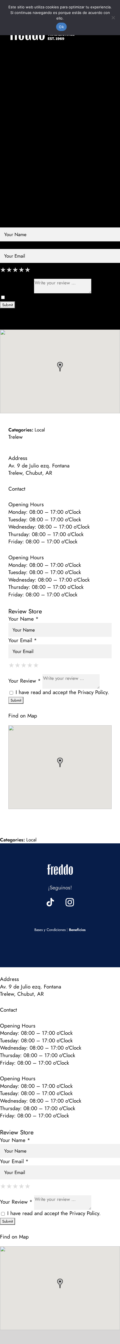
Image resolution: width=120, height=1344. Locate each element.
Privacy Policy (84, 297)
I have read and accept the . (53, 297)
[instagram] (69, 902)
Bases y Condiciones (50, 929)
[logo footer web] (60, 863)
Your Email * (14, 245)
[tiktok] (50, 902)
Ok (61, 27)
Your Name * (15, 223)
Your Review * (16, 285)
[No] (113, 17)
